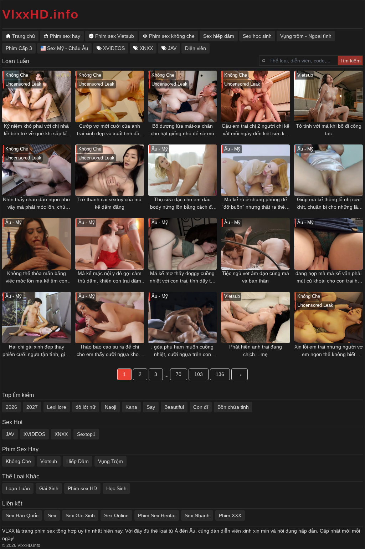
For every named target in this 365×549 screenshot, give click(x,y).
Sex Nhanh (197, 515)
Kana (131, 407)
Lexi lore (56, 407)
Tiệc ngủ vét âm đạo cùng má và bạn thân (255, 277)
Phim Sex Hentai (156, 515)
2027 (32, 407)
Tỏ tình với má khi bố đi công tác (328, 129)
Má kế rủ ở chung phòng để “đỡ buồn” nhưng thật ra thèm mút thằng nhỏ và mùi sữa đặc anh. (255, 204)
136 (220, 374)
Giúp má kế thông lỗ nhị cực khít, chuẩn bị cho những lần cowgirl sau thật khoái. (329, 204)
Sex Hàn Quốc (22, 515)
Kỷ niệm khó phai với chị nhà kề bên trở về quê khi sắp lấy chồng (36, 130)
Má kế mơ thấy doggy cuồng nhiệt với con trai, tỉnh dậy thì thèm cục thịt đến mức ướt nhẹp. (182, 277)
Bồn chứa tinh (233, 407)
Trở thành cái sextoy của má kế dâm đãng (109, 203)
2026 (11, 407)
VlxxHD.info (40, 14)
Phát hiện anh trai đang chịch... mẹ (255, 350)
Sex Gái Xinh (80, 515)
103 (198, 374)
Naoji (110, 407)
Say (150, 407)
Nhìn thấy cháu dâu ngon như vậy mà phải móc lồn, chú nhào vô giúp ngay (36, 204)
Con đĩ (200, 407)
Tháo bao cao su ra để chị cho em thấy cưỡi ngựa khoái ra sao (110, 351)
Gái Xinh (48, 488)
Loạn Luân (18, 488)
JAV (10, 434)
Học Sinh (116, 488)
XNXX (61, 434)
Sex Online (116, 515)
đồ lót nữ (86, 407)
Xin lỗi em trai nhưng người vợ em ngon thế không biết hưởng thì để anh (328, 351)
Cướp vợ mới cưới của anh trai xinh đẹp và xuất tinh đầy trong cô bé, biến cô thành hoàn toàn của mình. (109, 130)
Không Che (18, 461)
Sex (52, 515)
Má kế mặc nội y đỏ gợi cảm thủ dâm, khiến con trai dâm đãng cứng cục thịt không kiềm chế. (110, 277)
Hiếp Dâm (77, 461)
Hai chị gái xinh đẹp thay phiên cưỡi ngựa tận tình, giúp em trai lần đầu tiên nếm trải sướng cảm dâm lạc (36, 351)
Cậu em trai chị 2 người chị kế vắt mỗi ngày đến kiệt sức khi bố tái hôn (255, 130)
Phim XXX (230, 515)
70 (178, 374)
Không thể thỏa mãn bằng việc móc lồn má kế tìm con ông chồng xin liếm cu (36, 277)
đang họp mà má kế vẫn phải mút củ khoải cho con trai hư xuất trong (328, 277)
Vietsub (48, 461)
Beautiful (174, 407)
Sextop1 (86, 434)
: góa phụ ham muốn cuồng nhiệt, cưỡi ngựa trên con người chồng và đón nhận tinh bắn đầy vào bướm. (182, 351)
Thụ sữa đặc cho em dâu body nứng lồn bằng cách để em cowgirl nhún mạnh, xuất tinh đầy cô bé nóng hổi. (182, 204)
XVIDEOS (34, 434)
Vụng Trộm (110, 461)
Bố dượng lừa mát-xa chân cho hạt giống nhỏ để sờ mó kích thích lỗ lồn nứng (182, 130)
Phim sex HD (82, 488)
